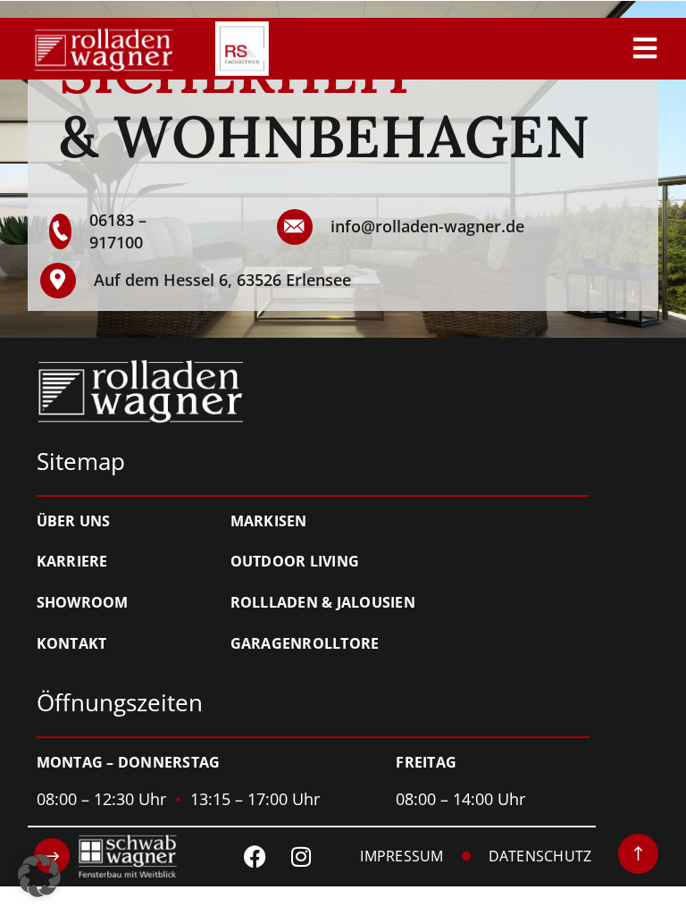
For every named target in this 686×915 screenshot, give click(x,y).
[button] (39, 875)
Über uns (74, 522)
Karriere (72, 562)
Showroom (83, 603)
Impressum (401, 857)
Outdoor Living (295, 562)
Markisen (268, 522)
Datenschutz (540, 857)
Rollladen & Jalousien (322, 603)
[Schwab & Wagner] (105, 856)
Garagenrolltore (305, 644)
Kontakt (72, 644)
